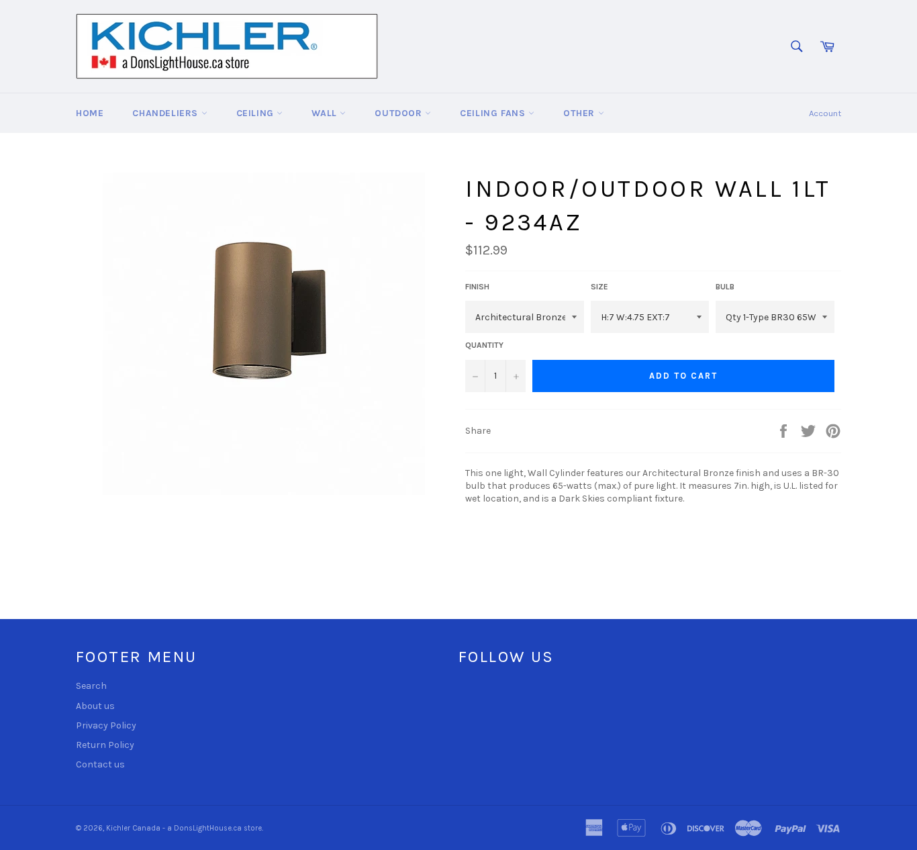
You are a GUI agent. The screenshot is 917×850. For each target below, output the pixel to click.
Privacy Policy (106, 725)
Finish (477, 286)
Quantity (484, 345)
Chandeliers (166, 113)
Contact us (100, 764)
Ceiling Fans (494, 113)
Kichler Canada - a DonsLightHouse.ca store (184, 828)
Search (91, 686)
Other (580, 113)
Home (89, 113)
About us (95, 706)
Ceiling (256, 113)
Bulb (725, 286)
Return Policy (105, 745)
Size (599, 286)
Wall (325, 113)
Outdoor (400, 113)
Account (825, 113)
